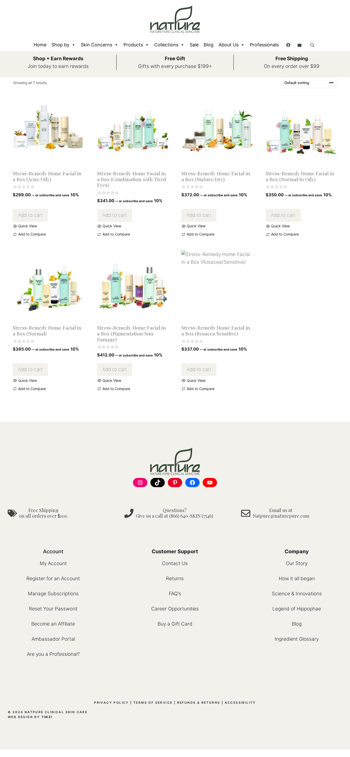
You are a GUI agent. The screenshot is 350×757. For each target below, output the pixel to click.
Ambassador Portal (53, 639)
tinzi (47, 717)
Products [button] (133, 44)
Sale (194, 44)
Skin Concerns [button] (96, 44)
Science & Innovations (297, 594)
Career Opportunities (175, 609)
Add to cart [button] (30, 215)
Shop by (60, 44)
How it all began (297, 578)
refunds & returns (198, 702)
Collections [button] (166, 44)
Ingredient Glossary (297, 639)
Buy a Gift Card (175, 624)
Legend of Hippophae (296, 609)
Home (40, 44)
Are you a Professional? (53, 654)
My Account (53, 563)
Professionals (264, 44)
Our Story (296, 563)
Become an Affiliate (53, 624)
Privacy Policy (111, 702)
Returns (175, 578)
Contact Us (175, 563)
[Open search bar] (312, 45)
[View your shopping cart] (299, 44)
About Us (229, 44)
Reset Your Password (53, 609)
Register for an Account (53, 578)
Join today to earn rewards (58, 66)
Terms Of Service (152, 702)
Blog (208, 44)
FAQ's (175, 594)
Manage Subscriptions (53, 594)
